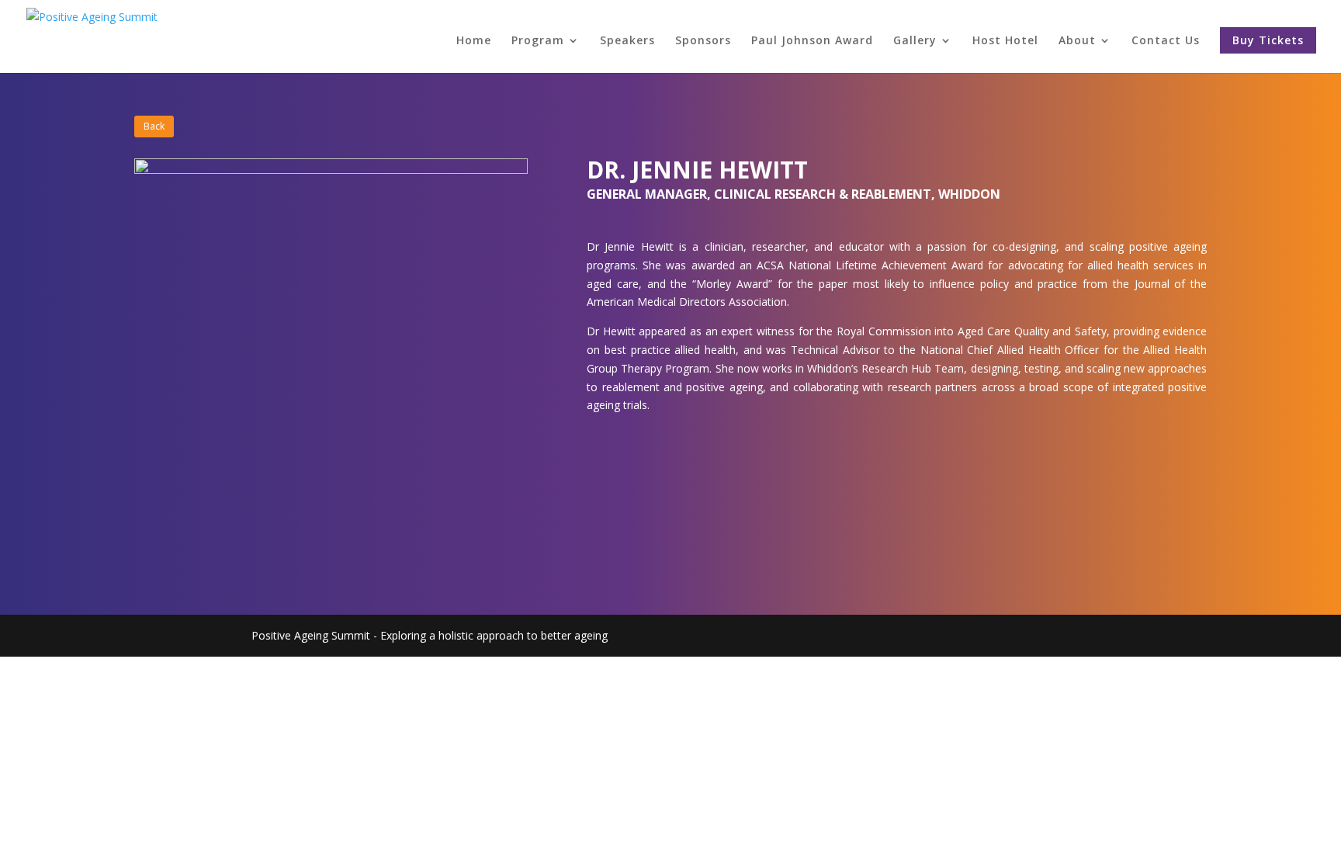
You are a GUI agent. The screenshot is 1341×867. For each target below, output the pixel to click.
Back (154, 126)
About (1077, 41)
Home (473, 41)
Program (537, 41)
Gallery (915, 41)
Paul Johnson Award (812, 41)
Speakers (627, 41)
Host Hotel (1005, 41)
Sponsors (703, 41)
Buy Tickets (1268, 40)
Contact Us (1165, 41)
